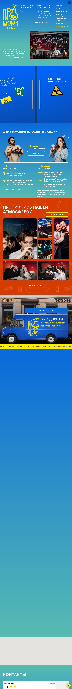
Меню (58, 8)
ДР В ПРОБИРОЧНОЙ (62, 26)
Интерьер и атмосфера (61, 17)
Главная (59, 5)
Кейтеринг (60, 14)
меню (19, 189)
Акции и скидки (62, 11)
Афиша (58, 21)
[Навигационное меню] (69, 2)
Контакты (60, 24)
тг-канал (20, 175)
